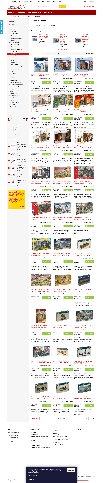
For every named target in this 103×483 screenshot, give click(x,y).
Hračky (12, 100)
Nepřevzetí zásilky (35, 445)
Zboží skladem (34, 441)
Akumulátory (13, 93)
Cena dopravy (57, 1)
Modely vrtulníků (15, 45)
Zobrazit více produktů (62, 49)
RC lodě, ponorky (14, 34)
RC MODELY (12, 25)
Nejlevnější (45, 54)
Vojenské (13, 56)
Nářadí (12, 98)
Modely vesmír (14, 47)
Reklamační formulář (36, 443)
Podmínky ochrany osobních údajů (39, 436)
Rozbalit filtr (17, 135)
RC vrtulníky (13, 31)
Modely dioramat (15, 53)
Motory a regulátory (15, 82)
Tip (14, 132)
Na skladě (16, 125)
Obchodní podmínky (44, 1)
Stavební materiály (15, 80)
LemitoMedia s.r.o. (90, 477)
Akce (15, 127)
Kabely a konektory (15, 87)
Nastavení (32, 479)
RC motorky (13, 36)
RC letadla (13, 29)
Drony (12, 71)
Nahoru (35, 418)
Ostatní (13, 58)
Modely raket (13, 40)
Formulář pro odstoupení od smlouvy (40, 447)
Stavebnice (13, 73)
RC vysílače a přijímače (16, 38)
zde (36, 475)
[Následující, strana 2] (90, 418)
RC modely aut (14, 27)
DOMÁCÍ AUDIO (13, 109)
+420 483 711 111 (14, 435)
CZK (85, 1)
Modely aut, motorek (16, 69)
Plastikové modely (15, 42)
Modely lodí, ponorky (16, 49)
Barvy (12, 60)
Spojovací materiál (15, 89)
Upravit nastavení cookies (82, 480)
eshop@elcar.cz (14, 433)
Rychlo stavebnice (15, 51)
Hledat (62, 6)
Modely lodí (13, 78)
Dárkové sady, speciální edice (18, 67)
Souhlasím (71, 470)
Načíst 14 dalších (62, 418)
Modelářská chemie (15, 96)
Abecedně (60, 54)
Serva (11, 91)
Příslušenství (14, 65)
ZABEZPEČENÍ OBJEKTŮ (15, 107)
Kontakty (33, 439)
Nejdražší (53, 54)
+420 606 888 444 (14, 437)
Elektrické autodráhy (15, 102)
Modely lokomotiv (15, 62)
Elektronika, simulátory (16, 84)
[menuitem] (11, 12)
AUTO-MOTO (12, 104)
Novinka (15, 129)
